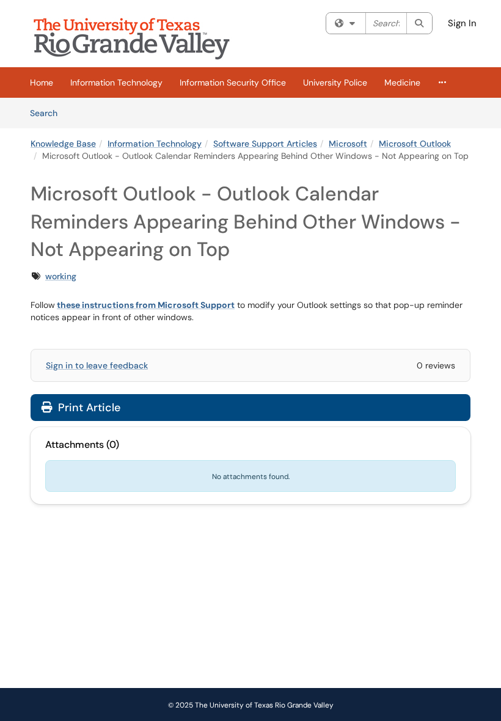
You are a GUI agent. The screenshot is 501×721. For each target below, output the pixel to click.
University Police (335, 82)
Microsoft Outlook (415, 143)
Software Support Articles (265, 143)
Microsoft (348, 143)
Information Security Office (233, 82)
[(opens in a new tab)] (140, 36)
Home (41, 82)
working (60, 276)
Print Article (87, 407)
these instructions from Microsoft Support (146, 304)
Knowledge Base (63, 143)
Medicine (402, 82)
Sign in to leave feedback (97, 365)
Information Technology (116, 82)
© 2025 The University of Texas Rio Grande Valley (251, 705)
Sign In (462, 23)
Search (48, 113)
